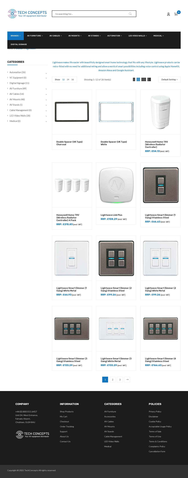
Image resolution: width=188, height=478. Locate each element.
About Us (64, 436)
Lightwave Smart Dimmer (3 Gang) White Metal (116, 360)
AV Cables (14, 94)
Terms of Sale (155, 431)
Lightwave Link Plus (111, 215)
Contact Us (65, 441)
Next (127, 380)
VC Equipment (16, 77)
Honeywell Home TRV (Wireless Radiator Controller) (156, 144)
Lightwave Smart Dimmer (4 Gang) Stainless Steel (160, 360)
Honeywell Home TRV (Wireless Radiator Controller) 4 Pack (67, 218)
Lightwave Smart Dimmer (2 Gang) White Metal (160, 289)
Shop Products (67, 411)
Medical (13, 121)
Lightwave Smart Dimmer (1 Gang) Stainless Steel (160, 216)
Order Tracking (67, 426)
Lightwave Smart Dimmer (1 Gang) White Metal (71, 289)
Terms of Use (155, 436)
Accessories (110, 416)
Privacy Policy (155, 411)
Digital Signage (17, 83)
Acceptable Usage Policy (160, 426)
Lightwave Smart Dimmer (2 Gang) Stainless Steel (116, 289)
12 (63, 79)
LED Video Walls (18, 115)
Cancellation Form (157, 451)
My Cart (63, 416)
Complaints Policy (157, 446)
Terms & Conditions (158, 441)
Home (10, 48)
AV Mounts (15, 99)
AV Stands (14, 104)
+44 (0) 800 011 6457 (26, 411)
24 (68, 79)
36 (72, 79)
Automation (15, 72)
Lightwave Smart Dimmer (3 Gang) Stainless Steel (71, 360)
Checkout (64, 421)
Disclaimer (153, 416)
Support (63, 431)
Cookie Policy (155, 421)
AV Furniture (16, 88)
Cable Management (19, 110)
